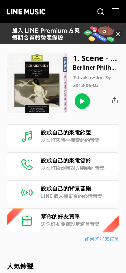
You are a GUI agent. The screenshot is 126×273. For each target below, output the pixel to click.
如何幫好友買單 (102, 238)
